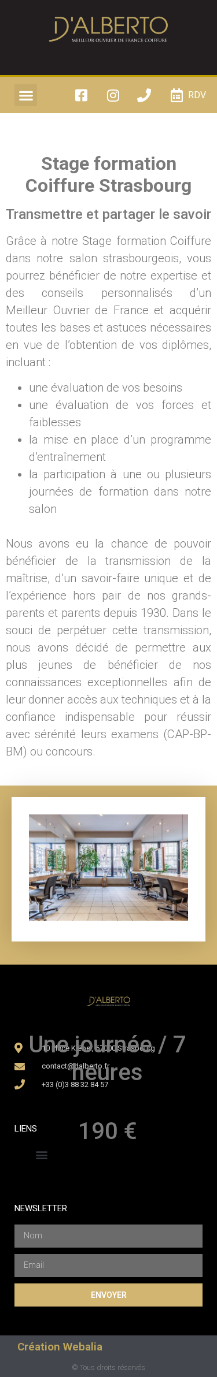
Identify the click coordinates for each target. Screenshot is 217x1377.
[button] (25, 95)
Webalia (82, 1346)
